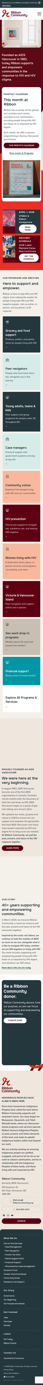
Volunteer (8, 1321)
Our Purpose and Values (14, 1303)
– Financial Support (12, 1262)
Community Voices (12, 1278)
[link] (21, 334)
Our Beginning (10, 1300)
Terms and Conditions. (11, 1373)
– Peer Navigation (11, 1251)
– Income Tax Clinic (12, 1254)
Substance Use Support (14, 1282)
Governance (9, 1296)
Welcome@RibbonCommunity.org (23, 1201)
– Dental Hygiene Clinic (14, 1258)
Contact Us (10, 1353)
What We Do (10, 1238)
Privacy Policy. (9, 1370)
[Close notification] (39, 2)
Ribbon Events (10, 1343)
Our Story (9, 1290)
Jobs (6, 1317)
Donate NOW (15, 1020)
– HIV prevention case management (19, 1266)
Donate (22, 1221)
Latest (7, 1334)
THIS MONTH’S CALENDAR (21, 145)
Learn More (6, 5)
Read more (28, 228)
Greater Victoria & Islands (15, 1274)
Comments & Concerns (14, 1358)
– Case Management (13, 1247)
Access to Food (10, 1270)
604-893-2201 (22, 1209)
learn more (12, 848)
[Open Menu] (39, 14)
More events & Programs (21, 153)
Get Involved (10, 1312)
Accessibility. (10, 1377)
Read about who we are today (16, 967)
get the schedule (29, 257)
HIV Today (8, 1339)
